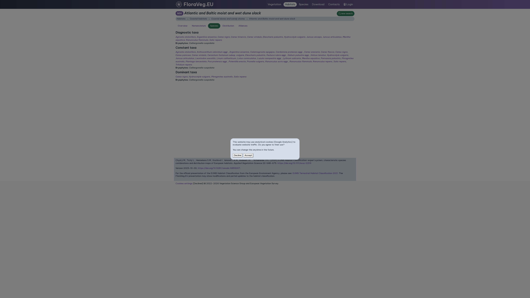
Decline (237, 155)
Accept (248, 155)
